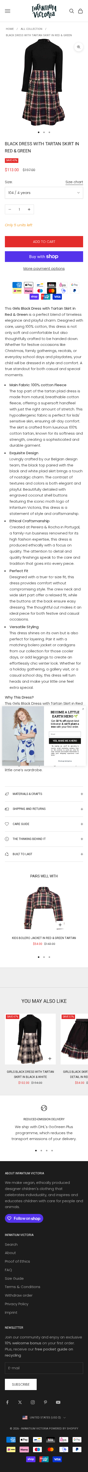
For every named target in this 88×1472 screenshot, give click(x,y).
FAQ (8, 1269)
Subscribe (21, 1384)
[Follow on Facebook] (7, 1402)
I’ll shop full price (65, 761)
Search (11, 1244)
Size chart (74, 181)
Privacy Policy (16, 1303)
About (10, 1252)
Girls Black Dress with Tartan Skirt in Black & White (30, 1074)
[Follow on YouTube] (58, 1402)
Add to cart (44, 241)
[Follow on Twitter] (20, 1402)
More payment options (44, 268)
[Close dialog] (83, 709)
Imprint (11, 1312)
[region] (44, 1123)
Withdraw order (19, 1295)
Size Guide (14, 1278)
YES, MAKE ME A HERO (65, 741)
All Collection (31, 29)
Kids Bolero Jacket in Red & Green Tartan (44, 938)
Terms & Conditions (22, 1286)
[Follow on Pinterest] (45, 1402)
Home (10, 29)
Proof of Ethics (17, 1261)
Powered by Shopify (63, 1428)
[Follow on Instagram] (32, 1402)
